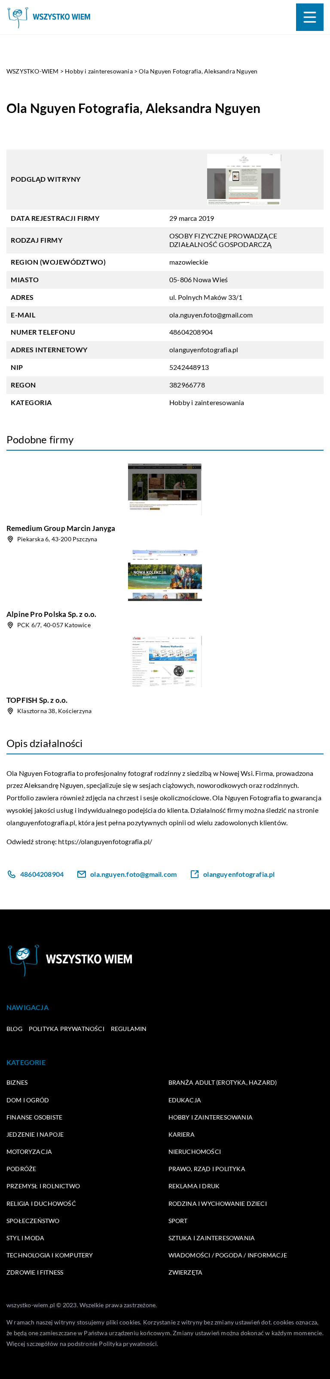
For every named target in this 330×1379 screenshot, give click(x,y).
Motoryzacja (29, 1151)
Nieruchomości (194, 1151)
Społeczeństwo (33, 1220)
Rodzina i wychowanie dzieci (217, 1203)
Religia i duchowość (41, 1203)
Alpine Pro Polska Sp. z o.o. (51, 614)
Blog (14, 1028)
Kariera (181, 1134)
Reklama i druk (194, 1186)
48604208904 (191, 332)
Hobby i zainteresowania (206, 402)
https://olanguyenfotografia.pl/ (105, 841)
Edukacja (185, 1100)
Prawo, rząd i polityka (206, 1168)
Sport (178, 1220)
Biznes (17, 1082)
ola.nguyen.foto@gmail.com (211, 315)
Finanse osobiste (34, 1117)
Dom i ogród (27, 1100)
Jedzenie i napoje (35, 1134)
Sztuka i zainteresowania (211, 1238)
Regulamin (129, 1028)
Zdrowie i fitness (34, 1272)
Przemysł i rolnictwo (43, 1186)
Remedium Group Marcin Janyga (61, 528)
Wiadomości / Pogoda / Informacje (227, 1255)
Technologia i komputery (49, 1255)
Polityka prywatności (66, 1028)
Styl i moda (25, 1238)
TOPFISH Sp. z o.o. (37, 700)
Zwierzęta (185, 1272)
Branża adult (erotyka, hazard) (222, 1082)
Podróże (21, 1168)
